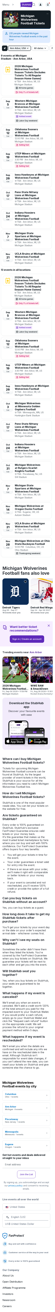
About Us (8, 1275)
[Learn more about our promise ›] (13, 1235)
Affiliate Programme (14, 1287)
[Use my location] (4, 48)
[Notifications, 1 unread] (47, 4)
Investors (7, 1293)
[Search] (34, 4)
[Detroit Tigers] (15, 596)
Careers (7, 1306)
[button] (10, 4)
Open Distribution (12, 1281)
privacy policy (15, 1185)
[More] (47, 13)
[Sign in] (40, 4)
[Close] (48, 625)
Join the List (26, 1174)
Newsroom (8, 1300)
